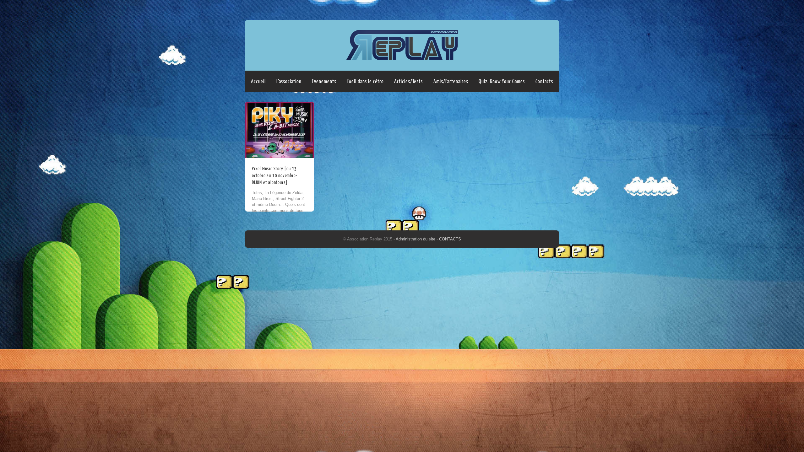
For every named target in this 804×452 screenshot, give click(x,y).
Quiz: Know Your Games (502, 81)
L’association (289, 81)
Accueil (258, 81)
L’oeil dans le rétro (365, 81)
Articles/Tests (408, 81)
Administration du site (416, 239)
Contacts (544, 81)
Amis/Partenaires (450, 81)
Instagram (553, 8)
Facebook (541, 8)
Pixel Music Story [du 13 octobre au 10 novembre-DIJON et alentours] (274, 175)
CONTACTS (450, 239)
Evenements (324, 81)
